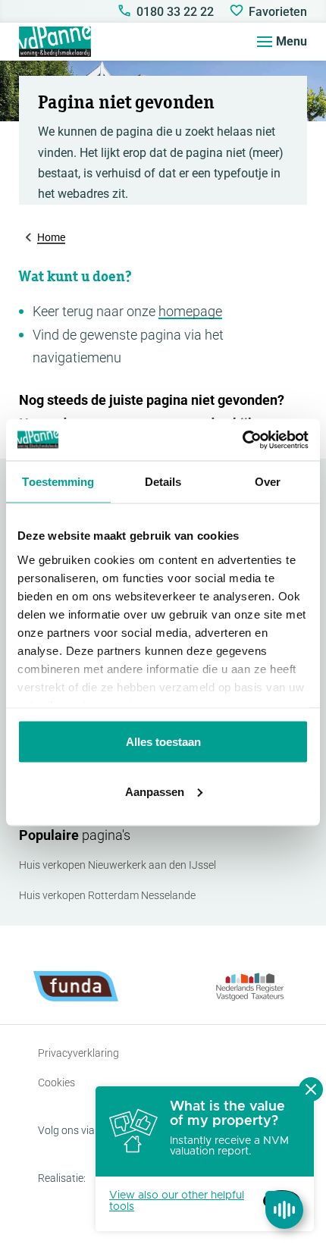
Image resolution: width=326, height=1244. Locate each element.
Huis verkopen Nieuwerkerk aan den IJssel (117, 865)
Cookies (56, 1082)
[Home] (55, 42)
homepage (190, 311)
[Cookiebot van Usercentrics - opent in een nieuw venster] (242, 440)
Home (51, 237)
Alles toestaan (163, 741)
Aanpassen (154, 791)
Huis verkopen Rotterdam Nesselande (107, 895)
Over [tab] (268, 481)
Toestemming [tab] (58, 481)
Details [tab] (163, 481)
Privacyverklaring (78, 1053)
